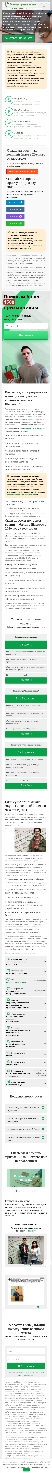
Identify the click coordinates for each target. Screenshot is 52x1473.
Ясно (26, 1470)
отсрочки (26, 248)
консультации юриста (16, 982)
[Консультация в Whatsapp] (47, 1263)
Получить (26, 335)
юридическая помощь (34, 428)
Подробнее (26, 679)
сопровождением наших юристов (22, 494)
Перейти (32, 1230)
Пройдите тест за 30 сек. (23, 171)
